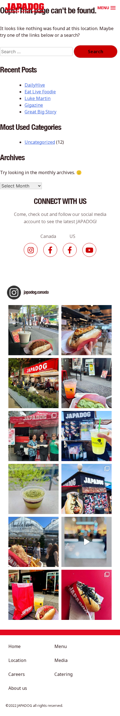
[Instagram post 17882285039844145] (86, 542)
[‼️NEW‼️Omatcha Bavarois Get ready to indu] (33, 489)
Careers (16, 674)
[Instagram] (31, 250)
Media (61, 660)
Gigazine (34, 105)
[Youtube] (89, 250)
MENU (103, 7)
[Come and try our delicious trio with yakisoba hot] (33, 595)
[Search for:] (37, 51)
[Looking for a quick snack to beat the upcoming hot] (86, 383)
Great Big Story (40, 112)
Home (14, 646)
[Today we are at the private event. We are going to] (33, 542)
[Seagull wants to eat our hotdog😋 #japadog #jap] (86, 489)
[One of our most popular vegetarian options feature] (33, 330)
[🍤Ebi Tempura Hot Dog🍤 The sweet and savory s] (86, 330)
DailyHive (35, 85)
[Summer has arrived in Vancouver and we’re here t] (33, 383)
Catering (63, 674)
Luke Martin (38, 98)
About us (17, 688)
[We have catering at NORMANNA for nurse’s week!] (33, 436)
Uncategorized (40, 142)
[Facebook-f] (50, 250)
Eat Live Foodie (40, 92)
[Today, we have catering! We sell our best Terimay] (86, 595)
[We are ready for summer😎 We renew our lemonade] (86, 436)
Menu (60, 646)
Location (17, 660)
